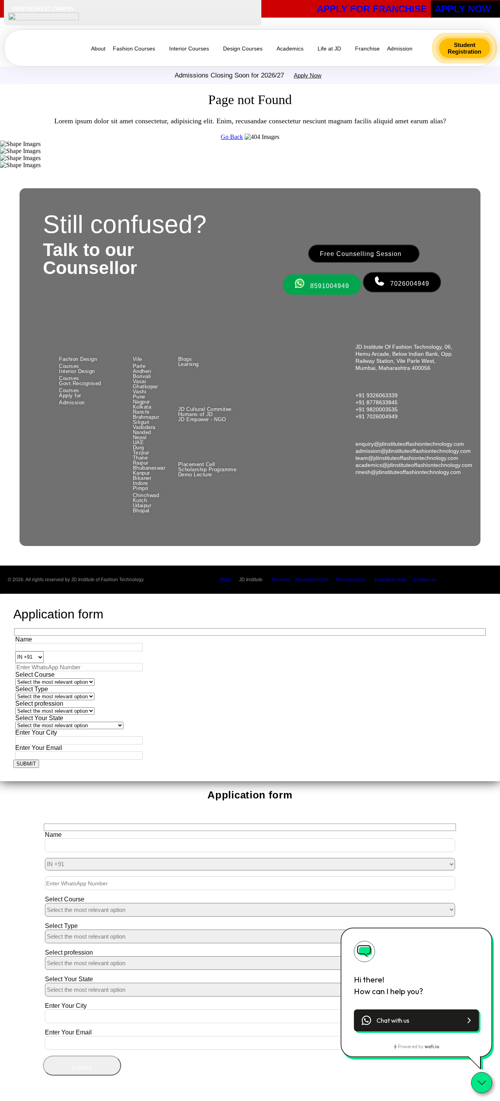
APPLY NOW (463, 9)
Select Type (31, 689)
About (98, 48)
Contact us (425, 579)
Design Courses (242, 48)
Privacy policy (350, 579)
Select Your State (39, 718)
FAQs (225, 579)
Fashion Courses (134, 48)
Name (23, 639)
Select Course (35, 674)
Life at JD (329, 48)
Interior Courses (189, 48)
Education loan (391, 579)
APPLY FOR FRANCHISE (372, 9)
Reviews (281, 579)
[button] (464, 48)
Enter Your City (36, 732)
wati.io (432, 1046)
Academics (290, 48)
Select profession (39, 703)
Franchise (367, 48)
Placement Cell (311, 579)
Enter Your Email (38, 747)
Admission (399, 48)
